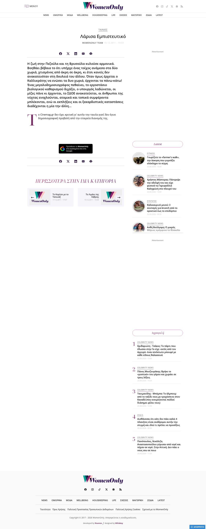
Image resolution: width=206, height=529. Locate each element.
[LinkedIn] (75, 53)
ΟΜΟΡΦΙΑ (58, 15)
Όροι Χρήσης (59, 509)
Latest (158, 144)
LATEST (159, 15)
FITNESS (151, 153)
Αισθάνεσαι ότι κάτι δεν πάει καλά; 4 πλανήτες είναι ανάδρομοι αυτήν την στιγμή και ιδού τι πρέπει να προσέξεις (158, 421)
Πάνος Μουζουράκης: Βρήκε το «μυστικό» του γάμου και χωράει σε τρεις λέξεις (156, 374)
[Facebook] (60, 53)
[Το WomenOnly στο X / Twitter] (171, 6)
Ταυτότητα (45, 509)
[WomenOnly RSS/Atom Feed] (181, 6)
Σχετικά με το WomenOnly (155, 509)
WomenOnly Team (92, 42)
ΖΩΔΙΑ (149, 15)
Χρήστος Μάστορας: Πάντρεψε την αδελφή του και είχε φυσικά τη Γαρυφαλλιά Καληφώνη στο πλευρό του (163, 184)
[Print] (90, 53)
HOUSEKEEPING (99, 15)
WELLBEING (82, 15)
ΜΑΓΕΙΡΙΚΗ (136, 15)
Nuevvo (98, 523)
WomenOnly (103, 479)
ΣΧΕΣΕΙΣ (123, 15)
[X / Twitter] (68, 53)
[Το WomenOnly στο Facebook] (156, 6)
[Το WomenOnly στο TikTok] (166, 6)
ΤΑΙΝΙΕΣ (103, 29)
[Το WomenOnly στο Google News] (176, 6)
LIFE (113, 15)
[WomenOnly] (103, 6)
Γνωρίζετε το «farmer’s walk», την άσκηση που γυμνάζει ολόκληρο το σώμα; (163, 160)
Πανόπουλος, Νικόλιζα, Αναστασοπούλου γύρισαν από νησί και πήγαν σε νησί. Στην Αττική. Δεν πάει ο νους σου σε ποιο (159, 446)
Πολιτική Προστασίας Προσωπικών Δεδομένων (90, 509)
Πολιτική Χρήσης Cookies (128, 509)
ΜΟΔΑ (70, 15)
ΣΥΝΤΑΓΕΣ (152, 201)
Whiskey (119, 523)
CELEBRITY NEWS (155, 175)
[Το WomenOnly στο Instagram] (161, 6)
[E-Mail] (83, 53)
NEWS (46, 15)
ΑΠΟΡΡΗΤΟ (199, 527)
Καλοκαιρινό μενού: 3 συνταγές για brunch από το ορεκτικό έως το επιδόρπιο (162, 207)
